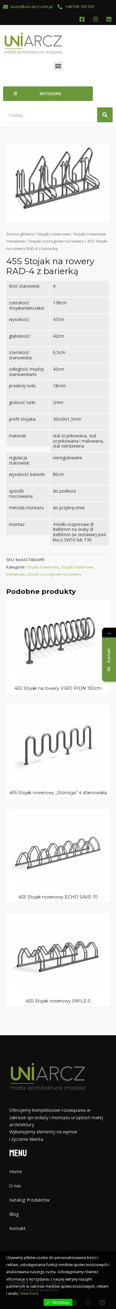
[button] (58, 66)
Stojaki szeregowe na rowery (56, 241)
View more (29, 1293)
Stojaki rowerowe (53, 234)
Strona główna (20, 234)
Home (15, 1171)
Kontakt (17, 1228)
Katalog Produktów (29, 1200)
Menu (18, 1153)
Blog (14, 1214)
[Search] (105, 114)
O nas (15, 1185)
